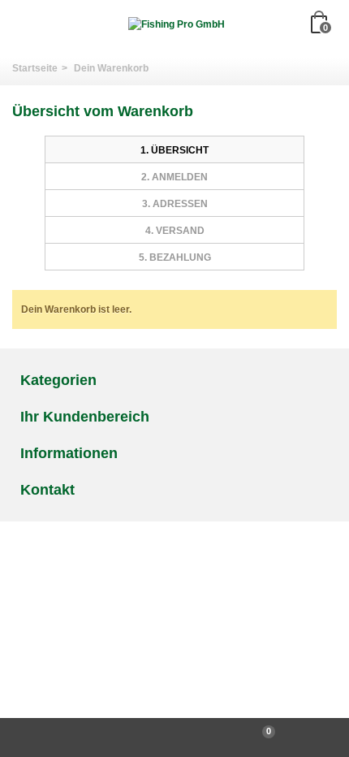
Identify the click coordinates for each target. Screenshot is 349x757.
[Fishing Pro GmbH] (176, 24)
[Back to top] (87, 737)
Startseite (35, 68)
